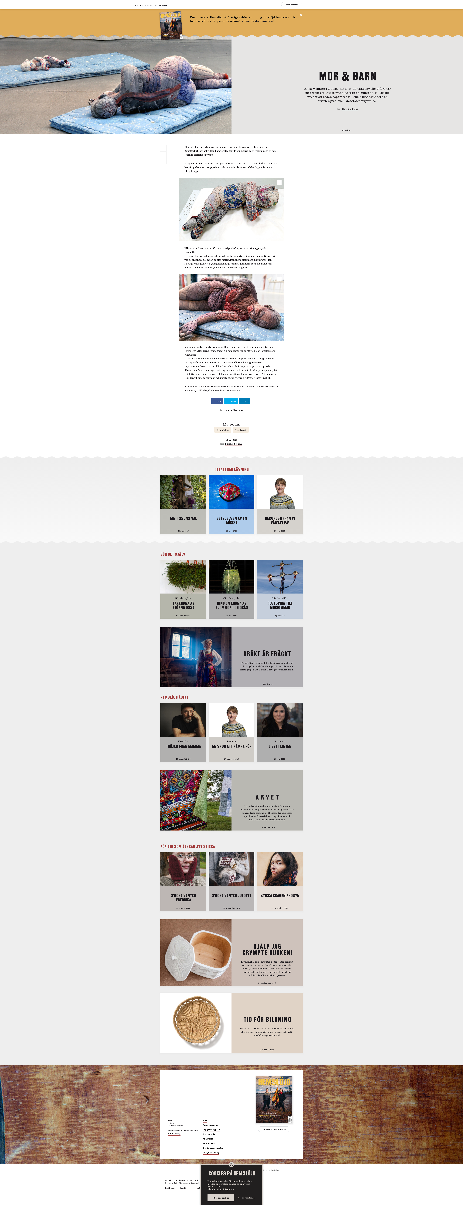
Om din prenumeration (213, 1148)
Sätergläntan (199, 1188)
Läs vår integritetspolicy (221, 1189)
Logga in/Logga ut (211, 1129)
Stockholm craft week (255, 386)
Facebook (171, 1106)
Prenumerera (292, 4)
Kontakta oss (209, 1143)
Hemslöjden (185, 1188)
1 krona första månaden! (256, 21)
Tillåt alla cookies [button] (220, 1197)
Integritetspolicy (211, 1152)
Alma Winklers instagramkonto (225, 390)
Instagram (182, 1106)
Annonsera (208, 1138)
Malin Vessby (174, 1133)
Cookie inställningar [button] (246, 1198)
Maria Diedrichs (350, 108)
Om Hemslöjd (209, 1134)
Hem (205, 1120)
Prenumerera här (211, 1125)
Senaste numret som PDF (274, 1129)
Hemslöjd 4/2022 (233, 443)
